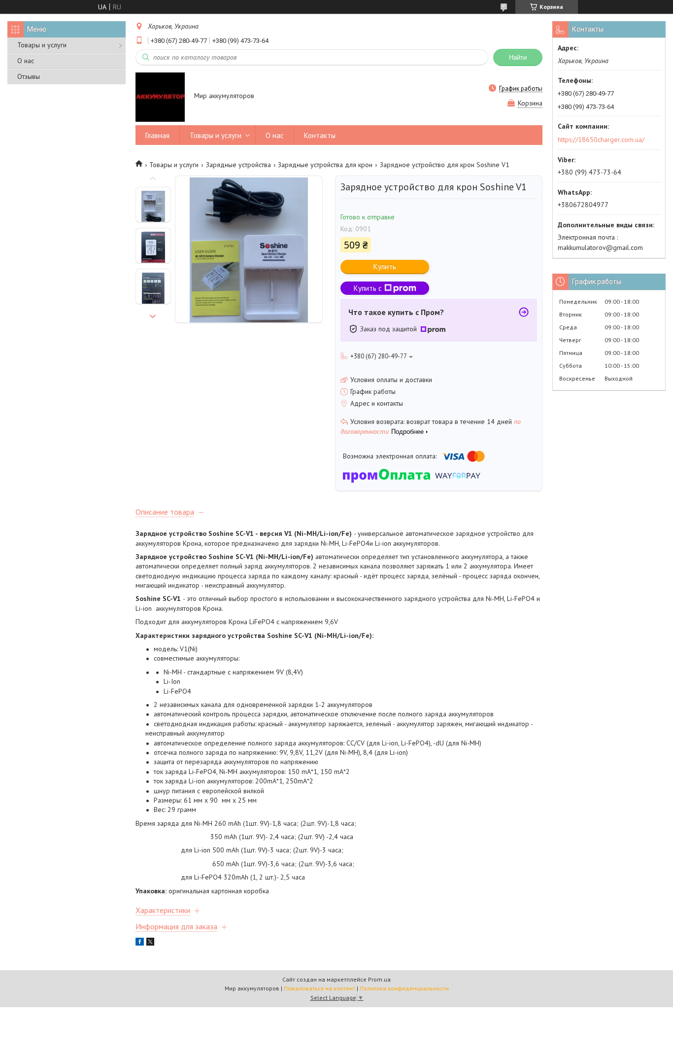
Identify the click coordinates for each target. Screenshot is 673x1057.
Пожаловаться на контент (319, 988)
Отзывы (28, 76)
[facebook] (139, 943)
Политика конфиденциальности (404, 988)
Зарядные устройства (238, 164)
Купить (384, 266)
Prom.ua (379, 979)
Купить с (368, 288)
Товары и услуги (42, 44)
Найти (518, 57)
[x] (150, 943)
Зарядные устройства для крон (325, 164)
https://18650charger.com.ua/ (601, 139)
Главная (157, 135)
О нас (25, 60)
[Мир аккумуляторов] (160, 96)
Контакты (320, 135)
